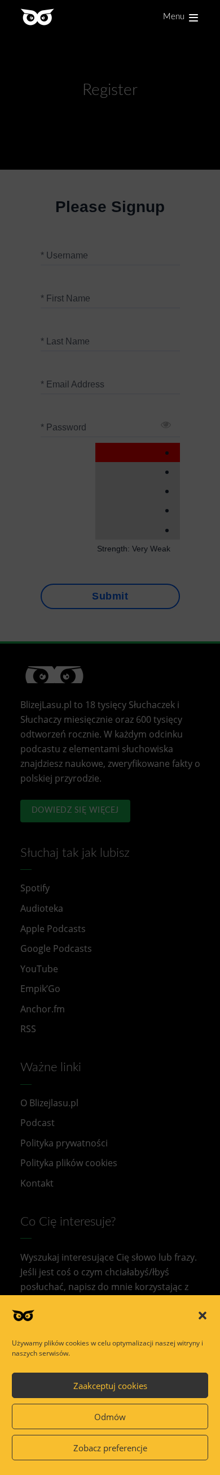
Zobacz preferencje (110, 1448)
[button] (202, 1315)
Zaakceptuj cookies (110, 1385)
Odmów (110, 1416)
